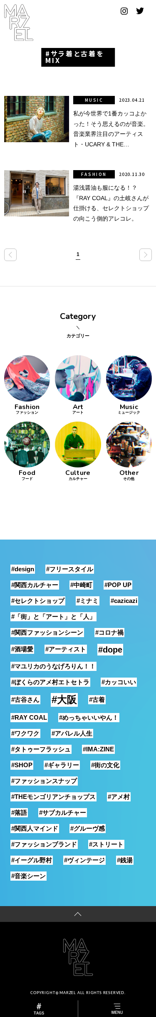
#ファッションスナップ (44, 780)
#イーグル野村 (31, 860)
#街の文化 (105, 764)
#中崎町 (81, 584)
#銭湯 (125, 860)
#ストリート (106, 844)
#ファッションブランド (44, 844)
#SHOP (21, 764)
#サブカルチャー (62, 812)
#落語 (19, 812)
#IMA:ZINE (98, 749)
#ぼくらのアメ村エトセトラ (50, 682)
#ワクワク (25, 733)
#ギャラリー (62, 764)
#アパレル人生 (72, 733)
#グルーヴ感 (87, 828)
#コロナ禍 (109, 632)
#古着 (97, 699)
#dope (110, 649)
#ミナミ (88, 600)
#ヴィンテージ (84, 860)
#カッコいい (119, 682)
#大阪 (64, 699)
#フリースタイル (69, 569)
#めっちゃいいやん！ (89, 717)
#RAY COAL (29, 717)
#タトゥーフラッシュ (41, 749)
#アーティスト (65, 649)
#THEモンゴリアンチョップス (53, 796)
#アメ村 (119, 796)
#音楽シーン (28, 875)
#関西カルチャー (34, 584)
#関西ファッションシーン (47, 632)
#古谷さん (25, 699)
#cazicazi (124, 600)
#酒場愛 (22, 649)
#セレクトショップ (37, 600)
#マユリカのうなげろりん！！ (53, 666)
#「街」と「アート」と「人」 (53, 616)
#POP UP (117, 584)
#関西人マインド (34, 828)
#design (22, 569)
